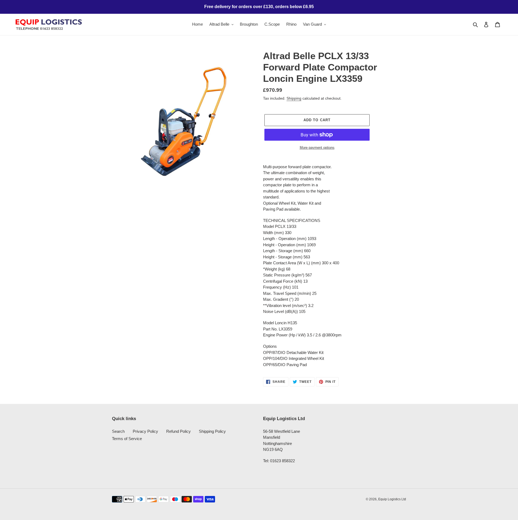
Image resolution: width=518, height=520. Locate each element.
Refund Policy (178, 431)
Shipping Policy (212, 431)
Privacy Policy (145, 431)
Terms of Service (127, 438)
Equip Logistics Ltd (392, 499)
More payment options (317, 148)
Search (118, 431)
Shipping (294, 98)
